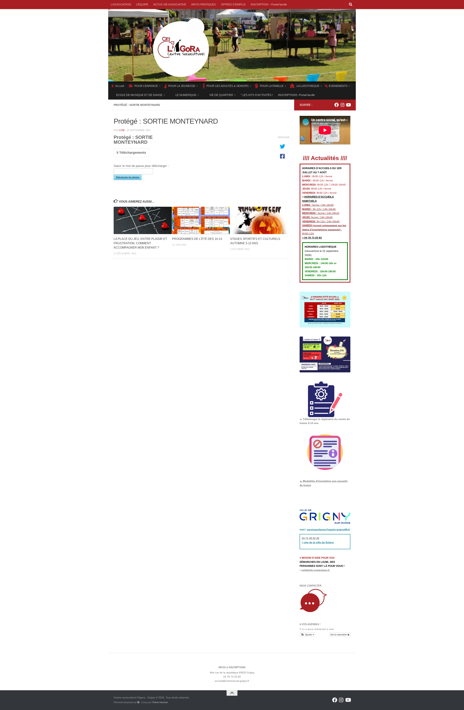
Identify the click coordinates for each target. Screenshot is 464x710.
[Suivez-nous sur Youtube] (348, 105)
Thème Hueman (160, 702)
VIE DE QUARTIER (221, 94)
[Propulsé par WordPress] (138, 702)
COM (122, 130)
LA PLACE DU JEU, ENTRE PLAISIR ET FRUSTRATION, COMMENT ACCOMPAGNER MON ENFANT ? (140, 243)
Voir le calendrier (338, 634)
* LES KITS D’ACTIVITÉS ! (257, 94)
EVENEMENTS (338, 85)
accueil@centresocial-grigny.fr (232, 680)
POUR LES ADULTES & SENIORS (227, 85)
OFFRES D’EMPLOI (233, 4)
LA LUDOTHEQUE (308, 85)
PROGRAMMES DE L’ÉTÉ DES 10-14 (197, 238)
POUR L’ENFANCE (146, 85)
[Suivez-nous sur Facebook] (336, 105)
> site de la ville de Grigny (318, 542)
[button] (307, 634)
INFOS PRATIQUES (203, 4)
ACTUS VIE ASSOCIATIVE (169, 4)
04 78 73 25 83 (313, 237)
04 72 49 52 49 (310, 538)
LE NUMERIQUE (185, 94)
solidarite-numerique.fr (315, 570)
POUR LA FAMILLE (271, 85)
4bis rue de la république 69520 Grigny (232, 672)
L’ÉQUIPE (142, 4)
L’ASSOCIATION (121, 4)
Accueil (119, 85)
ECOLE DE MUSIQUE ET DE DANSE (139, 94)
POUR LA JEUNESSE (181, 85)
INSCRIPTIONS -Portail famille (296, 94)
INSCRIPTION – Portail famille (269, 4)
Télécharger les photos (127, 177)
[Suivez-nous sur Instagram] (342, 105)
